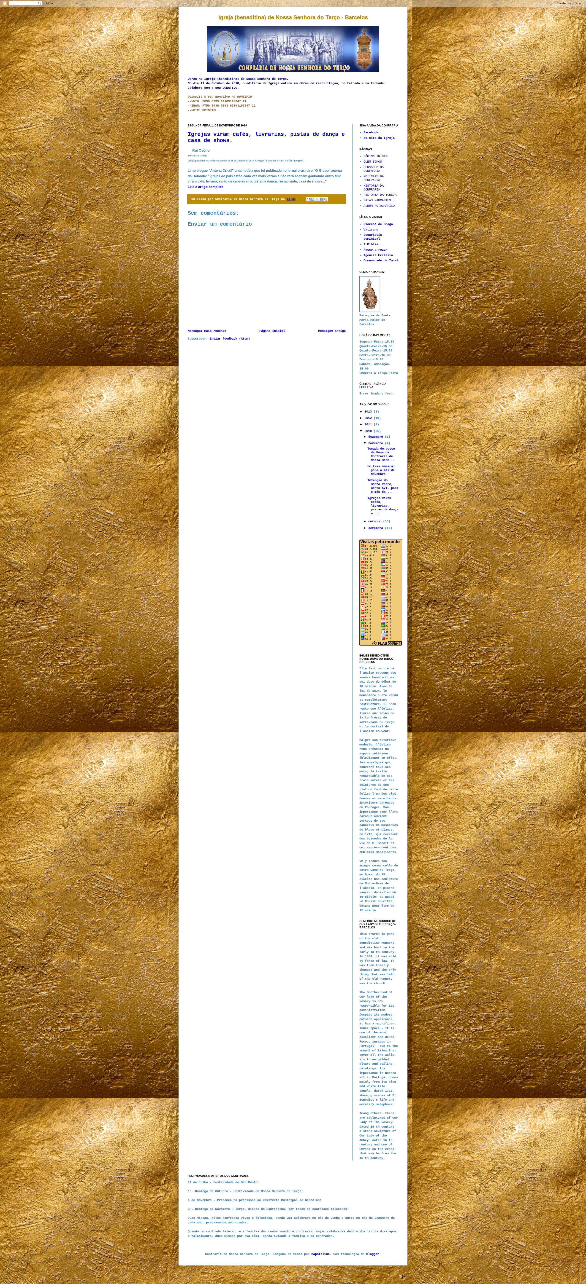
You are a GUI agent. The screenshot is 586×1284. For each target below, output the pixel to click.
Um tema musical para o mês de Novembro (381, 470)
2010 (369, 431)
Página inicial (272, 331)
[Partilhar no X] (317, 199)
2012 (369, 418)
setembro (376, 528)
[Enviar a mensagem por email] (308, 199)
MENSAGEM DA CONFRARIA (374, 169)
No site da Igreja (379, 138)
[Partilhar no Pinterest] (325, 199)
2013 (369, 411)
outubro (375, 521)
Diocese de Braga (378, 224)
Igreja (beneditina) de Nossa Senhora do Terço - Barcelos (293, 17)
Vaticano (371, 229)
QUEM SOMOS (373, 162)
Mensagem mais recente (207, 331)
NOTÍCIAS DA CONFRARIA (374, 178)
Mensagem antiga (332, 331)
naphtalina (320, 1254)
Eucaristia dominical (373, 237)
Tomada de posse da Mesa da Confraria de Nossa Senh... (381, 454)
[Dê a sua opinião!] (312, 199)
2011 (369, 424)
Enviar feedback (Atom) (230, 338)
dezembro (376, 437)
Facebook (371, 132)
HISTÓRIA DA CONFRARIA (374, 187)
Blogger (372, 1254)
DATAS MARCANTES (377, 200)
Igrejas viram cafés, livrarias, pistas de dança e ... (382, 505)
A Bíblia (371, 244)
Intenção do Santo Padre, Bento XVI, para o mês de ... (382, 485)
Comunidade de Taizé (381, 260)
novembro (376, 443)
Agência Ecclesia (378, 255)
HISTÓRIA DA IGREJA (380, 195)
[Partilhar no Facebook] (321, 199)
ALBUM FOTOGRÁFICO (379, 206)
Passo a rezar (375, 250)
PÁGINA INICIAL (376, 156)
